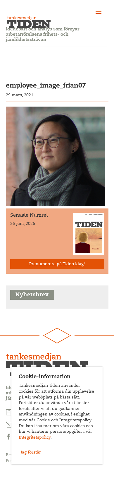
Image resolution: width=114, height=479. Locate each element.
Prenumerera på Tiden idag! (57, 264)
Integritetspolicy (35, 438)
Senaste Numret (29, 215)
